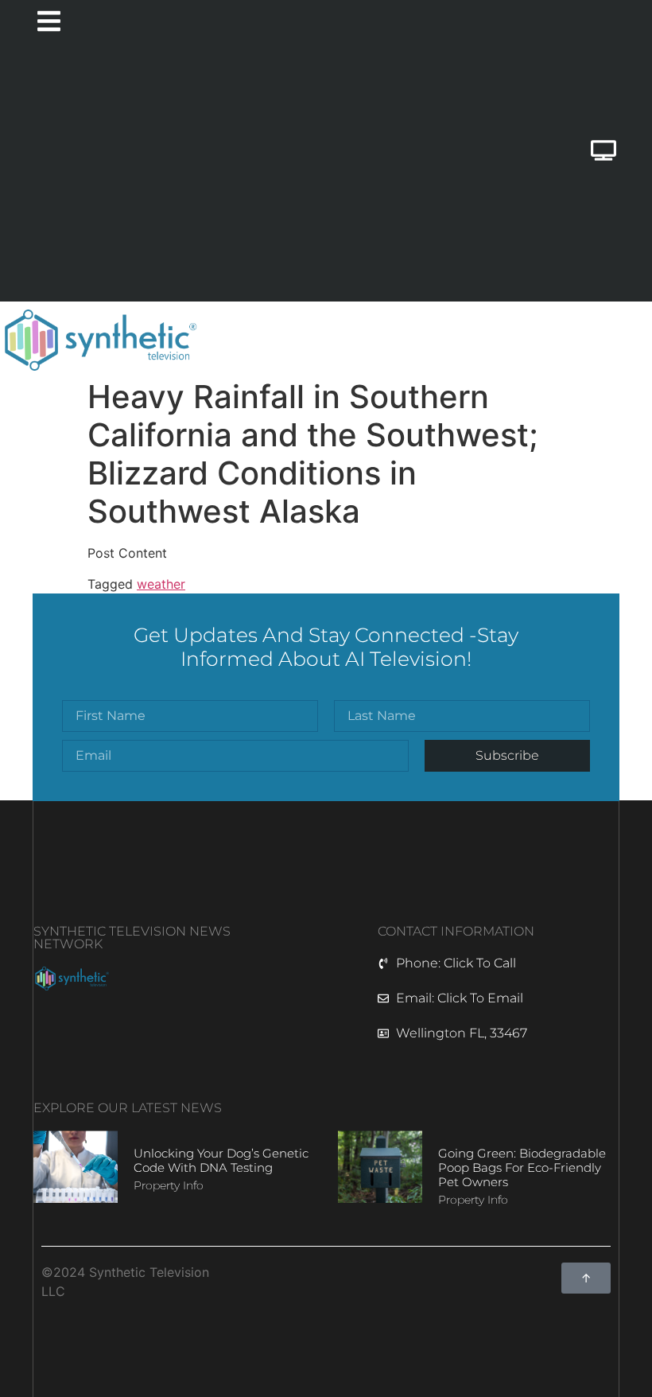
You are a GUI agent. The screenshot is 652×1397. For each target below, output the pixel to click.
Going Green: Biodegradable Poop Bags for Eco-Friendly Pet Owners (522, 1167)
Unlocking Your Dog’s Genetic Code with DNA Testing (221, 1160)
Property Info (169, 1185)
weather (161, 584)
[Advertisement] (233, 174)
